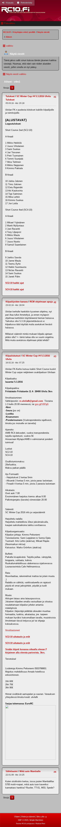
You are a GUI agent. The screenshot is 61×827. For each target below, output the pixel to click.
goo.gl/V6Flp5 (41, 404)
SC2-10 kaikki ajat (14, 283)
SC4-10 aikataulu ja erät (17, 643)
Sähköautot (11, 771)
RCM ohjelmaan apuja (41, 301)
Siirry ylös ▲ (41, 817)
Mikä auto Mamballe (29, 771)
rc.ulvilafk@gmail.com (31, 401)
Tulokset (10, 96)
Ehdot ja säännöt (28, 817)
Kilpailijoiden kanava (17, 301)
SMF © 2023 (23, 820)
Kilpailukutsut (13, 355)
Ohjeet (17, 817)
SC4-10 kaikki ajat (14, 289)
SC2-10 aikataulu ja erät (17, 636)
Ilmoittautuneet (12, 630)
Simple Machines (36, 820)
